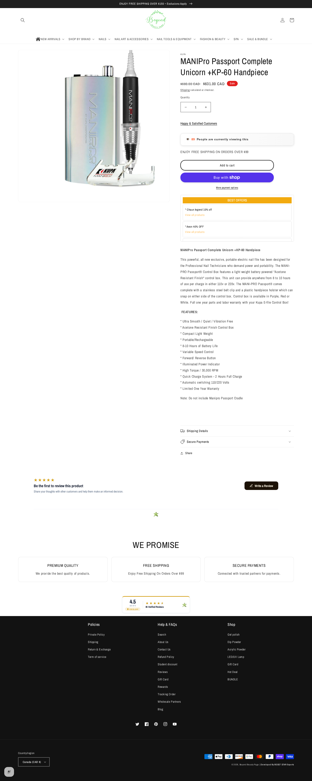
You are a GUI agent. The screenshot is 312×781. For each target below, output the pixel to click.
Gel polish (234, 634)
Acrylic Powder (237, 649)
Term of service (97, 657)
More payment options (227, 187)
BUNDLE (233, 679)
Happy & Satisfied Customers (198, 123)
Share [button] (188, 453)
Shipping (185, 90)
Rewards (163, 687)
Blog (160, 709)
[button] (22, 20)
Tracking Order (167, 694)
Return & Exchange (99, 649)
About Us (163, 642)
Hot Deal (233, 672)
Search (162, 634)
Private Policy (96, 634)
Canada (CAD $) (32, 762)
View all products (194, 215)
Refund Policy (166, 657)
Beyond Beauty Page (249, 764)
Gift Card (163, 679)
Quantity (185, 97)
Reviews (163, 672)
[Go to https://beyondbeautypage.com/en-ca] (156, 20)
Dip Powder (234, 642)
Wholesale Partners (169, 702)
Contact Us (164, 649)
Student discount (167, 664)
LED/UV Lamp (236, 657)
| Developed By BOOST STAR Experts (277, 764)
